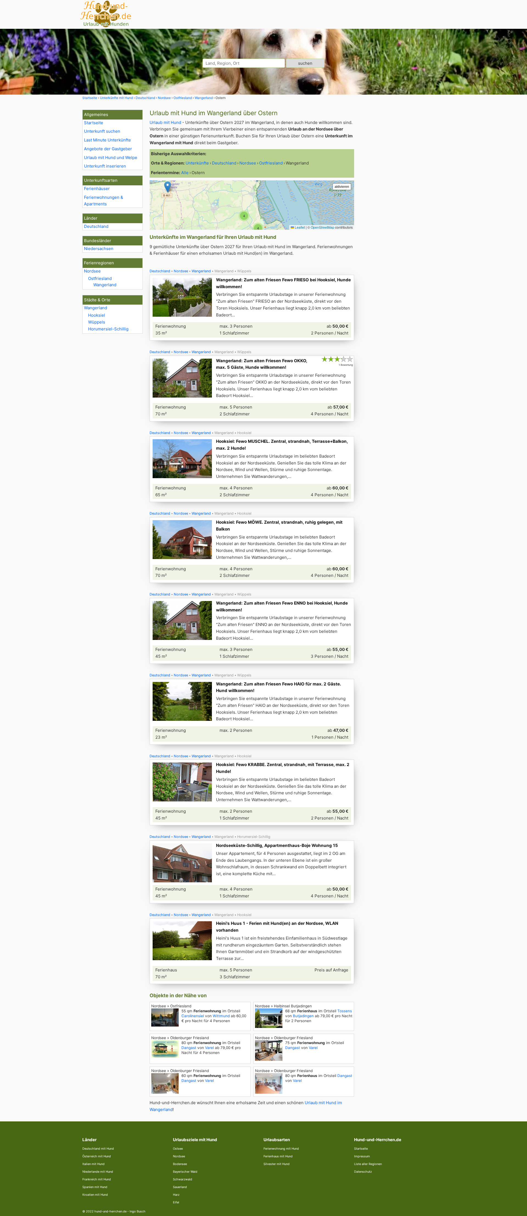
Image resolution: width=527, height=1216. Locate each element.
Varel (209, 1047)
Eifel (176, 1202)
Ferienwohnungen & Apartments (103, 201)
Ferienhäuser (97, 188)
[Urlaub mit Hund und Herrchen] (106, 26)
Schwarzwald (182, 1179)
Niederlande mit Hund (97, 1172)
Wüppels (96, 322)
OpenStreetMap (322, 227)
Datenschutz (363, 1172)
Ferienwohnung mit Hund (281, 1148)
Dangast (188, 1047)
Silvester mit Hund (277, 1164)
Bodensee (180, 1164)
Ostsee (178, 1148)
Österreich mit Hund (96, 1156)
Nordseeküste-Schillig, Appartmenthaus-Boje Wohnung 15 (277, 845)
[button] (258, 228)
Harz (176, 1195)
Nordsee (92, 271)
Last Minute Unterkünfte (107, 140)
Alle (185, 172)
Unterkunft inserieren (105, 166)
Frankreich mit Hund (96, 1179)
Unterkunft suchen (102, 131)
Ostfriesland (100, 278)
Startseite (93, 122)
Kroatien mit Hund (95, 1195)
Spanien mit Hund (94, 1187)
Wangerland (104, 284)
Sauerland (180, 1187)
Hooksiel (96, 315)
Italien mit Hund (93, 1164)
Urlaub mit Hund (165, 122)
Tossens (344, 1011)
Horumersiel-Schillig (108, 328)
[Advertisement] (403, 192)
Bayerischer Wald (185, 1172)
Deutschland (96, 226)
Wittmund (221, 1016)
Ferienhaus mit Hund (278, 1156)
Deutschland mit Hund (98, 1148)
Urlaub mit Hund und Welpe (110, 157)
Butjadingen (303, 1016)
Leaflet (299, 227)
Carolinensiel (192, 1016)
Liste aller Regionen (368, 1164)
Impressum (362, 1156)
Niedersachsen (98, 248)
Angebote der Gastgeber (108, 148)
